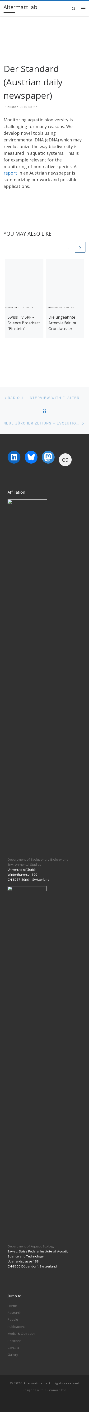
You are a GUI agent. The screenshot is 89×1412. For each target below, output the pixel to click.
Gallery (13, 1354)
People (13, 1319)
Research (14, 1312)
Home (12, 1305)
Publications (16, 1326)
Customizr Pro (55, 1390)
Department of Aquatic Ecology (31, 1246)
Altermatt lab (34, 1383)
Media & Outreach (21, 1333)
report (10, 173)
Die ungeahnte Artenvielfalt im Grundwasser (62, 323)
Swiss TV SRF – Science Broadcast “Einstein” (24, 323)
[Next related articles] (80, 247)
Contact (13, 1347)
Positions (14, 1341)
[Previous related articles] (68, 247)
